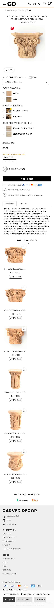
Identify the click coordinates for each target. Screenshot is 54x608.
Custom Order (9, 574)
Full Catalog (9, 559)
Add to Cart (27, 179)
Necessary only (24, 599)
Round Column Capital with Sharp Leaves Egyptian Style (26, 392)
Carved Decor (10, 4)
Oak (15, 99)
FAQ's (5, 562)
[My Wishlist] (44, 4)
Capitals (22, 10)
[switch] (31, 77)
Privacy (6, 545)
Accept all (9, 599)
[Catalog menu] (4, 4)
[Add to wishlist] (23, 246)
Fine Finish (17, 116)
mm (35, 77)
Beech (16, 93)
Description (10, 203)
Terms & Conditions (12, 549)
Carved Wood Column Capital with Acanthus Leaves (25, 474)
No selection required (23, 128)
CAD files (7, 570)
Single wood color (22, 134)
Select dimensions (20, 77)
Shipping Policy (10, 537)
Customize (40, 599)
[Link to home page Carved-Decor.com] (27, 512)
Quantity (8, 157)
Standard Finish (20, 111)
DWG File (22, 203)
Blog (5, 566)
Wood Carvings (11, 10)
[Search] (39, 4)
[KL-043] (27, 43)
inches (25, 77)
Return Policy (9, 541)
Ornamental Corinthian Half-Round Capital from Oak (25, 351)
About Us (7, 534)
